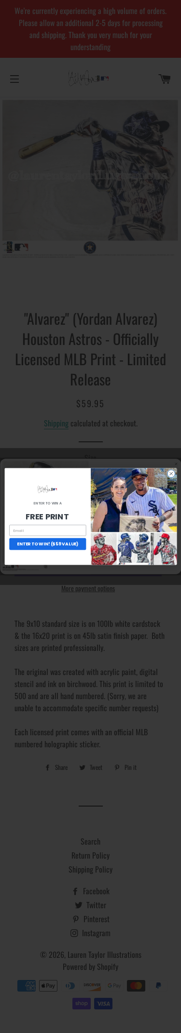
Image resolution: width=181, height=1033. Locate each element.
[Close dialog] (171, 473)
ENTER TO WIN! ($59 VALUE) (47, 544)
